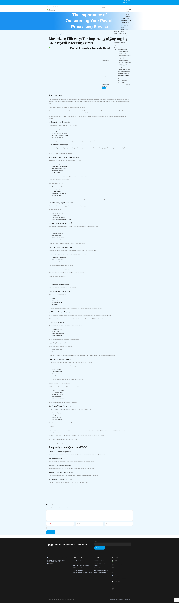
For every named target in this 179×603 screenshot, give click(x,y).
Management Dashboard (123, 51)
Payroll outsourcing (53, 148)
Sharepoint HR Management (123, 75)
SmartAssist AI (128, 84)
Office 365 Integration (122, 80)
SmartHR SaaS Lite (125, 25)
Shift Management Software (119, 45)
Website (108, 523)
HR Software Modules (106, 40)
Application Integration (123, 53)
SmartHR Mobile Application (124, 69)
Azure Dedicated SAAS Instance (125, 62)
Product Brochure (124, 29)
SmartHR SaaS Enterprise (126, 20)
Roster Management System (124, 67)
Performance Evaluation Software (120, 38)
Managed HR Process (123, 64)
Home (103, 7)
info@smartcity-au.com (119, 584)
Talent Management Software (120, 37)
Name (49, 523)
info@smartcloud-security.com (121, 578)
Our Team (128, 14)
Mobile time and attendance (119, 42)
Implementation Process (123, 60)
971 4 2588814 (118, 562)
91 (118, 576)
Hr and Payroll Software (118, 31)
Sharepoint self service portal (123, 77)
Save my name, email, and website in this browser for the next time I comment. (63, 528)
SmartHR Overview (125, 18)
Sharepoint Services (106, 76)
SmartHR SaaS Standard (126, 24)
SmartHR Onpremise (125, 22)
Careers (127, 11)
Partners (128, 16)
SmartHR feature (105, 60)
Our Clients (128, 13)
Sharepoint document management (124, 78)
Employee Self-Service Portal (120, 33)
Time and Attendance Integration (125, 55)
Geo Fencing (121, 57)
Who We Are (128, 9)
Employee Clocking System (124, 58)
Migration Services (121, 82)
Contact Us (104, 86)
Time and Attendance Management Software (122, 44)
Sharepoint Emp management (123, 73)
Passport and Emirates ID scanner (120, 49)
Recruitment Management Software (121, 35)
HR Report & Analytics (118, 47)
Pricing (122, 27)
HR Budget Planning (118, 40)
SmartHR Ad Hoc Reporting (124, 66)
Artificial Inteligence (106, 84)
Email (78, 523)
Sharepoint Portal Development (124, 71)
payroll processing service (115, 110)
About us (104, 12)
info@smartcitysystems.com (120, 564)
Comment (50, 512)
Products (104, 23)
